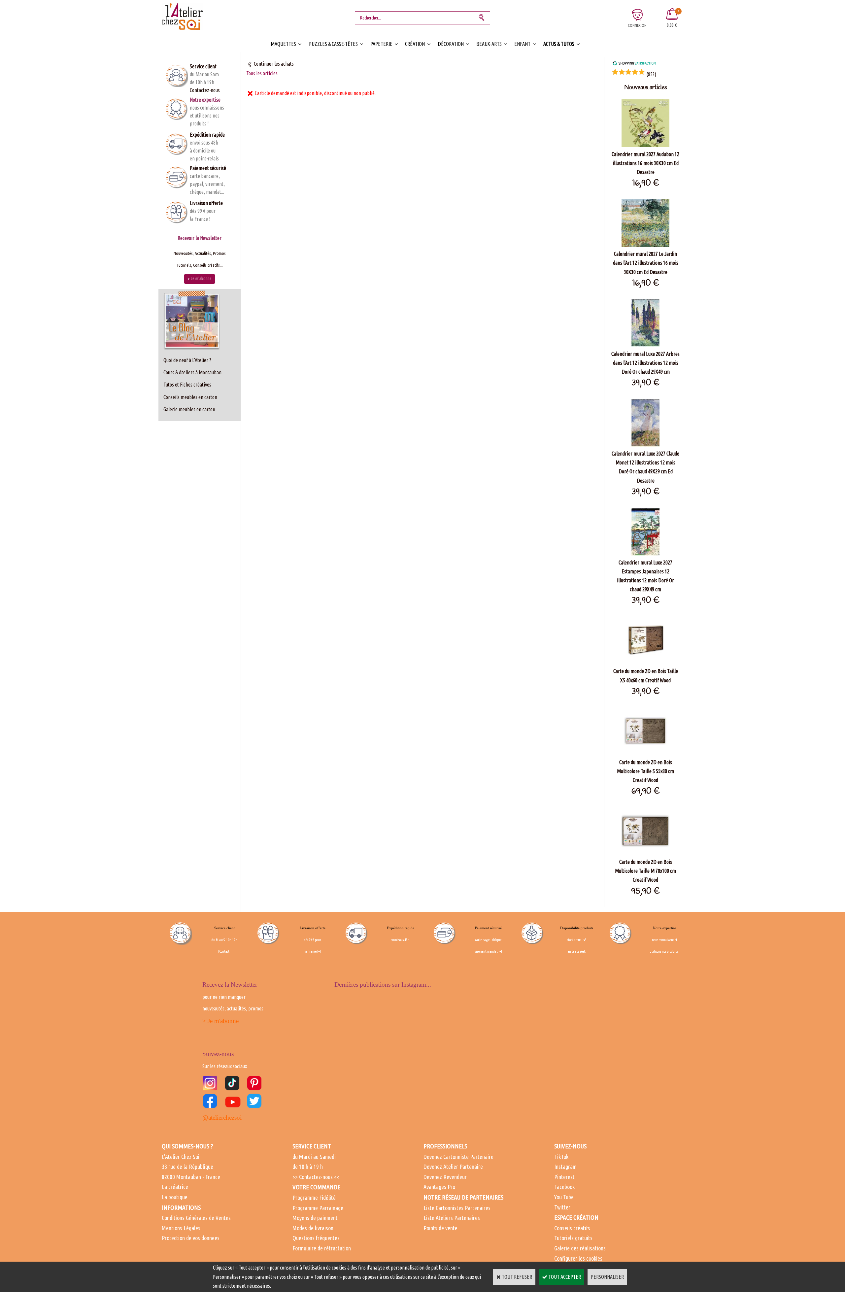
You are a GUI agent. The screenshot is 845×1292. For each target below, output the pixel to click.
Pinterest (564, 1176)
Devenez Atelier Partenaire (453, 1166)
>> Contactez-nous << (315, 1176)
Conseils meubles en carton (190, 397)
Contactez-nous (205, 90)
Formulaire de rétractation (321, 1248)
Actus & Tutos (558, 44)
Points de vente (440, 1228)
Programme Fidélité (314, 1197)
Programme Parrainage (317, 1208)
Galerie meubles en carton (189, 409)
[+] (319, 951)
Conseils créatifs (572, 1228)
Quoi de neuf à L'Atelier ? (187, 360)
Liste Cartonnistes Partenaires (456, 1208)
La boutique (174, 1197)
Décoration (451, 44)
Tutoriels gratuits (573, 1238)
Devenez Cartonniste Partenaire (458, 1156)
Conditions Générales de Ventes (196, 1217)
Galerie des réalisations (580, 1248)
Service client (203, 66)
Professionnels (445, 1146)
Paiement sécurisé (208, 168)
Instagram (565, 1166)
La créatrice (175, 1186)
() (651, 74)
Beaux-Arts (489, 44)
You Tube (564, 1197)
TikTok (561, 1156)
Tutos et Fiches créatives (187, 385)
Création (415, 44)
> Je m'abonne (220, 1020)
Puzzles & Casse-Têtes (333, 44)
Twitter (562, 1207)
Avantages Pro (439, 1186)
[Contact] (224, 951)
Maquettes (283, 44)
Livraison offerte (206, 203)
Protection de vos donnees (191, 1238)
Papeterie (381, 44)
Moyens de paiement (315, 1217)
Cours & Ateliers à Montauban (192, 372)
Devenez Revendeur (445, 1176)
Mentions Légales (181, 1228)
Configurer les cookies (578, 1258)
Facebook (564, 1186)
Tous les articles (262, 73)
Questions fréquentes (316, 1238)
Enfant (522, 44)
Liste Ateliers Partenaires (451, 1217)
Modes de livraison (312, 1228)
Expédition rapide (207, 135)
